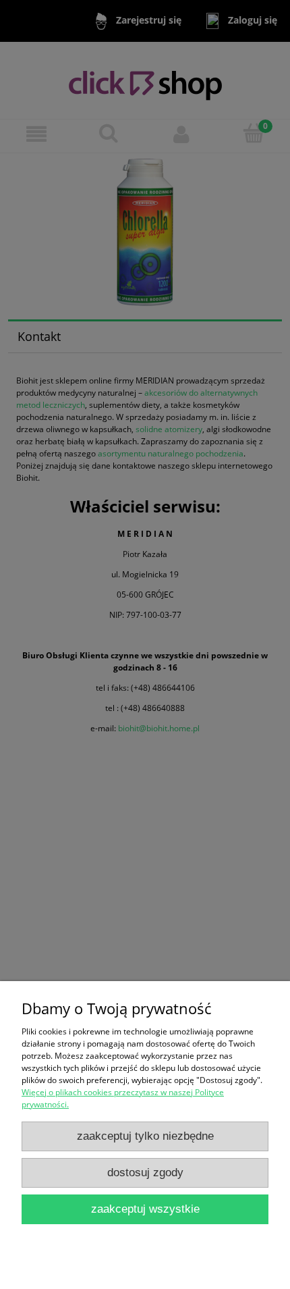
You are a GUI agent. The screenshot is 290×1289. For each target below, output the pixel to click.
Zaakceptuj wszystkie (145, 1209)
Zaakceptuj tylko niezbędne (145, 1136)
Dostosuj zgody (145, 1172)
